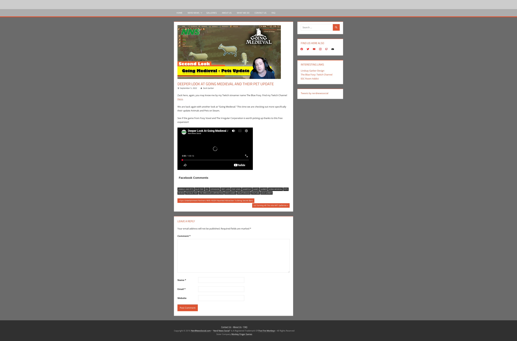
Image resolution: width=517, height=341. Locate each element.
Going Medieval (275, 189)
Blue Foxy (199, 189)
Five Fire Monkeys (266, 330)
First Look (225, 189)
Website (181, 298)
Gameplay (247, 189)
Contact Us (260, 12)
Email (181, 289)
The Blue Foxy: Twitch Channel (316, 74)
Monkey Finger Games (241, 334)
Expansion (214, 189)
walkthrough (244, 193)
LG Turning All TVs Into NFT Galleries (270, 206)
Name (181, 280)
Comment (184, 236)
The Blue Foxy (192, 193)
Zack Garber (208, 88)
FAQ (273, 12)
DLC (207, 189)
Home (179, 12)
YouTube (255, 193)
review (181, 193)
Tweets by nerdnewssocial (314, 93)
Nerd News (193, 12)
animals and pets (185, 189)
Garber (264, 189)
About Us (227, 12)
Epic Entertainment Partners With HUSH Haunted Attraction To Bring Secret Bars (216, 201)
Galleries (211, 12)
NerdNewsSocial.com (201, 330)
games (256, 189)
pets (286, 189)
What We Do (243, 12)
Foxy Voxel (236, 189)
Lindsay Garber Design (312, 70)
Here (180, 99)
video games (230, 193)
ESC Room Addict (310, 78)
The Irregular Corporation (211, 193)
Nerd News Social (221, 330)
